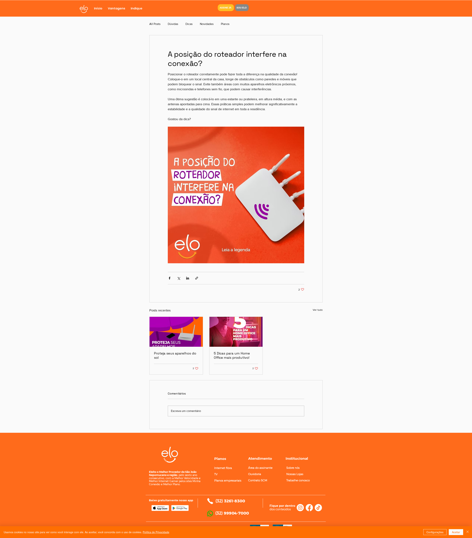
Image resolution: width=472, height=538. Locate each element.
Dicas (188, 23)
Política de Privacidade (156, 532)
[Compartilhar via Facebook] (169, 278)
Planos (225, 23)
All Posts (154, 23)
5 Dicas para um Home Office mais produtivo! (232, 355)
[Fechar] (467, 532)
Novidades (207, 23)
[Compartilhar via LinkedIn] (187, 278)
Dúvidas (173, 23)
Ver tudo (318, 309)
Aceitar (456, 532)
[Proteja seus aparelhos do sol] (176, 332)
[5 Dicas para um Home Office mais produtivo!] (236, 332)
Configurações (434, 532)
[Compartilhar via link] (196, 278)
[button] (226, 7)
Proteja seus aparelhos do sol (175, 355)
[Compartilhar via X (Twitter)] (178, 278)
